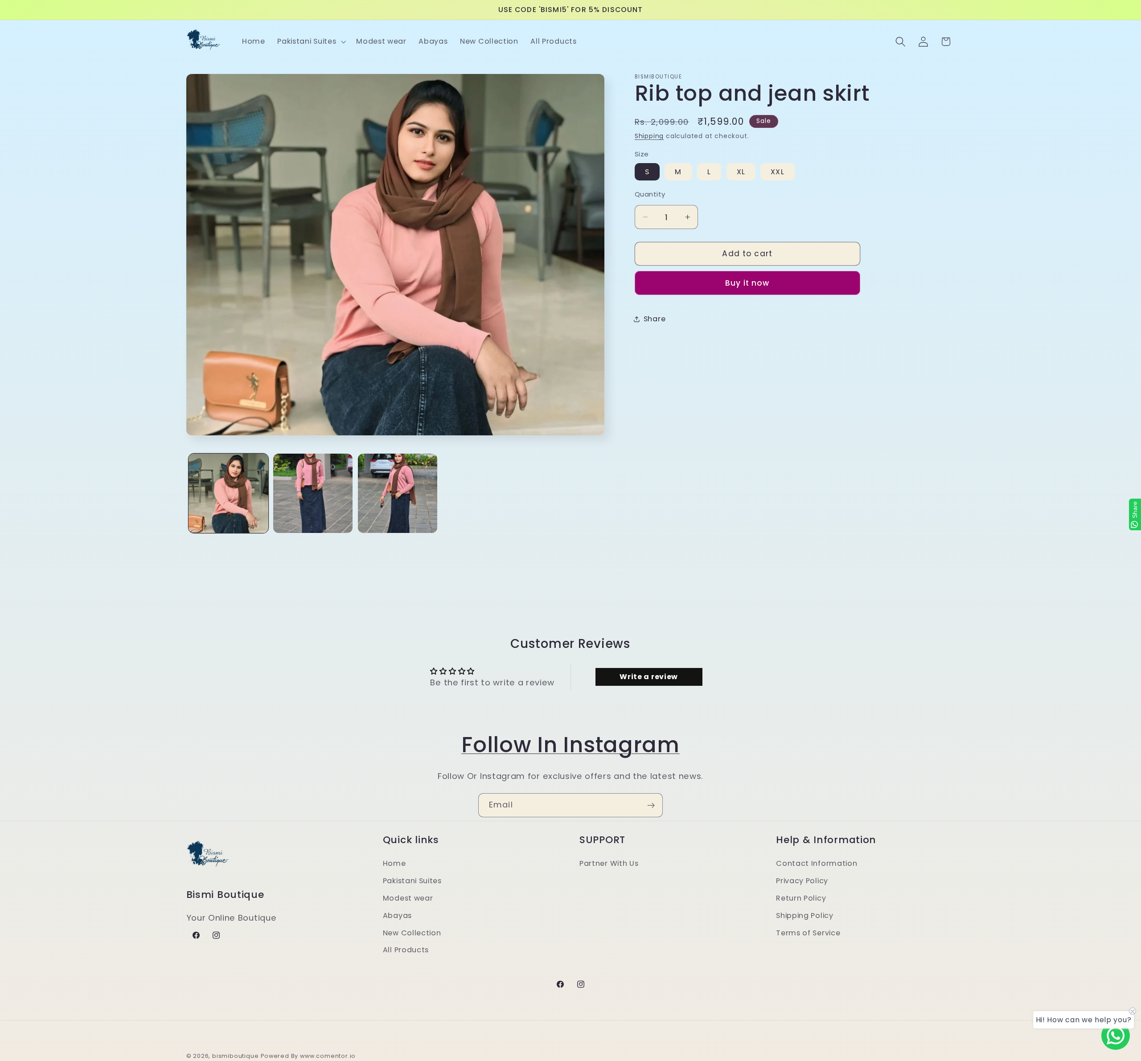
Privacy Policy (802, 881)
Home (394, 864)
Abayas (397, 915)
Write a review (649, 677)
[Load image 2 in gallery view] (313, 493)
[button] (310, 41)
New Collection (412, 933)
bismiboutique (235, 1056)
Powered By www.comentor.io (308, 1056)
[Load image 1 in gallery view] (228, 493)
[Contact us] (1115, 1035)
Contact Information (816, 864)
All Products (406, 950)
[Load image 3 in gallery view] (397, 493)
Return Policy (801, 898)
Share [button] (654, 319)
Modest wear (408, 898)
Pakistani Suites (412, 881)
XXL (777, 172)
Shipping (649, 136)
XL (741, 172)
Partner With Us (608, 864)
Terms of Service (808, 933)
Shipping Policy (804, 915)
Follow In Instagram (570, 745)
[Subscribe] (651, 805)
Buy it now (747, 283)
